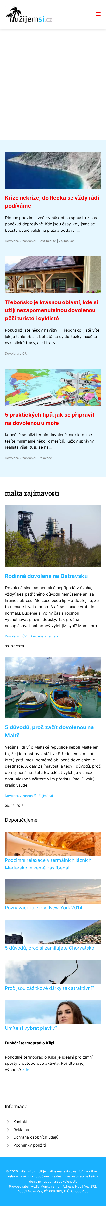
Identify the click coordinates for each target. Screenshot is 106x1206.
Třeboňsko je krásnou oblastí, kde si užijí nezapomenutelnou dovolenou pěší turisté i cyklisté (51, 310)
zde (25, 1069)
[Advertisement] (53, 85)
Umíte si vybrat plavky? (31, 1028)
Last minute (47, 241)
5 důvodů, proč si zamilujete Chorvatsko (49, 948)
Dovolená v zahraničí (20, 241)
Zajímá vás (67, 241)
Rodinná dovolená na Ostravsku (46, 576)
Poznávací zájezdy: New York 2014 (43, 908)
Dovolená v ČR (16, 353)
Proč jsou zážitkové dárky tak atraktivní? (49, 988)
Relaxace (45, 458)
